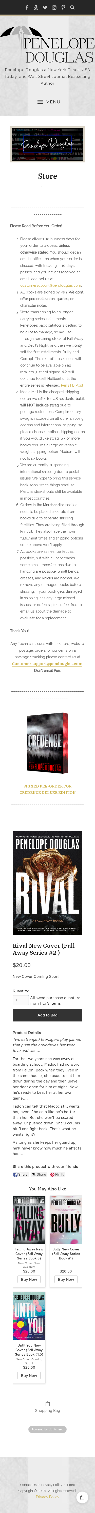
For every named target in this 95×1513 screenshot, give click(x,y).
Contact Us (28, 1485)
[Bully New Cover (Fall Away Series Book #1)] (66, 1220)
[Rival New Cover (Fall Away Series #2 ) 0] (47, 883)
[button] (82, 1497)
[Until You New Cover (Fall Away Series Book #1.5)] (29, 1316)
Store (71, 1485)
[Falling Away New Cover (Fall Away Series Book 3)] (29, 1220)
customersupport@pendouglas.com (50, 285)
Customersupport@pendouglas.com (47, 664)
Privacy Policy (51, 1485)
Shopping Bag (47, 1410)
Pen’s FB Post (72, 385)
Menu (53, 101)
